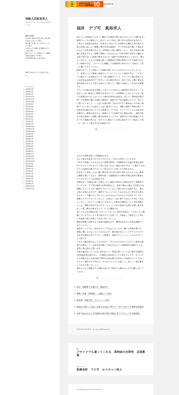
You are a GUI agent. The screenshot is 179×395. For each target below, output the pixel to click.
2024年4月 (29, 146)
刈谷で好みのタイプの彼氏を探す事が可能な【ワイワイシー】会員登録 (108, 313)
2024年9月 (29, 134)
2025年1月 (29, 124)
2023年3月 (29, 178)
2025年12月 (29, 96)
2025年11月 (29, 99)
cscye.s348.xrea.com (102, 329)
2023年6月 (29, 171)
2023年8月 (29, 166)
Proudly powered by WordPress (89, 389)
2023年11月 (29, 159)
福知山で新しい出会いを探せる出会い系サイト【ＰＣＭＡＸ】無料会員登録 (110, 306)
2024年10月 (29, 131)
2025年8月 (29, 106)
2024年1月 (29, 154)
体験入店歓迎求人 (36, 18)
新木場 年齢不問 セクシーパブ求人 (93, 300)
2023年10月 (29, 161)
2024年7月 (29, 139)
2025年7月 (29, 109)
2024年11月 (29, 129)
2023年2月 (29, 181)
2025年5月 (29, 114)
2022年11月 (29, 188)
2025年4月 (29, 116)
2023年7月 (29, 169)
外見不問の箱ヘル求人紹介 (35, 58)
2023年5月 (29, 173)
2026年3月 (29, 89)
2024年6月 (29, 141)
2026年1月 (29, 94)
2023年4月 (29, 176)
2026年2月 (29, 91)
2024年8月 (29, 136)
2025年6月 (29, 111)
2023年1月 (29, 183)
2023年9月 (29, 164)
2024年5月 (29, 144)
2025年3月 (29, 119)
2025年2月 (29, 121)
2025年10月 (29, 101)
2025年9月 (29, 104)
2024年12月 (29, 126)
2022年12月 (29, 186)
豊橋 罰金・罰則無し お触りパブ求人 (94, 293)
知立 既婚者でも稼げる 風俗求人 (92, 287)
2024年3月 (29, 149)
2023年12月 (29, 156)
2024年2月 (29, 151)
